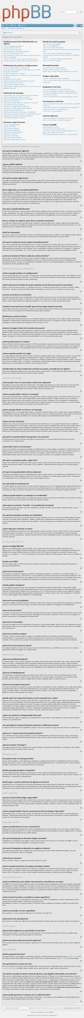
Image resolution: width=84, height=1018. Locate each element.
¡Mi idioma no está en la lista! (12, 79)
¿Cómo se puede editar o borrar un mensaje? (16, 97)
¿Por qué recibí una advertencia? (13, 110)
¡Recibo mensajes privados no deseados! (55, 69)
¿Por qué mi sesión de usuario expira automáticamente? (20, 59)
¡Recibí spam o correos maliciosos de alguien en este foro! (60, 71)
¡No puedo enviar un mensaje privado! (54, 68)
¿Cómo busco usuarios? (50, 95)
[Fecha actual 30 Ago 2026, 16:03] (79, 32)
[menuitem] (53, 1008)
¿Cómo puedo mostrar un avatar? (13, 83)
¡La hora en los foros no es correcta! (14, 73)
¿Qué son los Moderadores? (51, 46)
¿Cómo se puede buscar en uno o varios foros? (57, 89)
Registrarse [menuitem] (82, 26)
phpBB (45, 322)
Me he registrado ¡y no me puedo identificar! (16, 51)
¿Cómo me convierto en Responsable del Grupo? (57, 53)
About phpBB (64, 958)
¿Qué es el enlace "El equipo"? (52, 60)
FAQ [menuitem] (76, 26)
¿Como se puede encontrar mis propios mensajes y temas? (60, 96)
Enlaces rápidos (3, 26)
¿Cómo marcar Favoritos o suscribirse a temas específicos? (61, 107)
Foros (14, 25)
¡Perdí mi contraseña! (9, 57)
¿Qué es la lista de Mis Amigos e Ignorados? (56, 78)
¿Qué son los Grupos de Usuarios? (53, 48)
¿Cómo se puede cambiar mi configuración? (16, 68)
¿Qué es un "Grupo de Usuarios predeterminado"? (58, 59)
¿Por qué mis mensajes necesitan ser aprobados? (18, 116)
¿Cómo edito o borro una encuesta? (14, 104)
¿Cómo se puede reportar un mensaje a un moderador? (19, 112)
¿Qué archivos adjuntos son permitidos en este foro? (58, 118)
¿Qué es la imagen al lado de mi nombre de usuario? (19, 81)
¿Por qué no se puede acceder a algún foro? (16, 106)
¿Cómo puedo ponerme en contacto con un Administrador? (60, 134)
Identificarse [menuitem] (78, 26)
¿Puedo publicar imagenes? (11, 130)
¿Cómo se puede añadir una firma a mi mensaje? (18, 99)
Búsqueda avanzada (80, 12)
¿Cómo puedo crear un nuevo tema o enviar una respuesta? (21, 95)
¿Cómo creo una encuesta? (11, 101)
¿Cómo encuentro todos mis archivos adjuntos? (57, 120)
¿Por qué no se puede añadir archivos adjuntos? (17, 108)
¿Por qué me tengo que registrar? (13, 46)
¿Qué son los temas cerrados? (12, 137)
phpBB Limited (73, 956)
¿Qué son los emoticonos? (11, 128)
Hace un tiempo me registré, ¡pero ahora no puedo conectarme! (22, 55)
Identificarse (13, 28)
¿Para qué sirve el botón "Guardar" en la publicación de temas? (22, 114)
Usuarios (23, 25)
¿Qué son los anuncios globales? (13, 132)
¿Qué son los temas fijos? (11, 136)
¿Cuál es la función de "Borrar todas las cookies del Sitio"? (21, 61)
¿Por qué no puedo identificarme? (13, 53)
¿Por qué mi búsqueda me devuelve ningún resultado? (59, 91)
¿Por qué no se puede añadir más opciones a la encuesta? (20, 103)
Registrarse (21, 28)
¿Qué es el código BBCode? (11, 124)
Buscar (77, 12)
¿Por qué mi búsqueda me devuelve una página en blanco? (60, 93)
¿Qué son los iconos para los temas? (14, 139)
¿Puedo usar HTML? (9, 126)
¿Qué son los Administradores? (52, 44)
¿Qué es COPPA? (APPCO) (11, 48)
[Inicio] (27, 12)
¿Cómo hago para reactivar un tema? (14, 117)
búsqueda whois (67, 978)
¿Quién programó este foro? (51, 127)
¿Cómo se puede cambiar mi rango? (14, 84)
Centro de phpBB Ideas (9, 968)
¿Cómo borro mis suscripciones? (52, 111)
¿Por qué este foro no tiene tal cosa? (54, 129)
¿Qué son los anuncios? (10, 134)
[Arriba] (81, 161)
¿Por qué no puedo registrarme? (12, 50)
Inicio (7, 25)
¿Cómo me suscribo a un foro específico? (55, 109)
